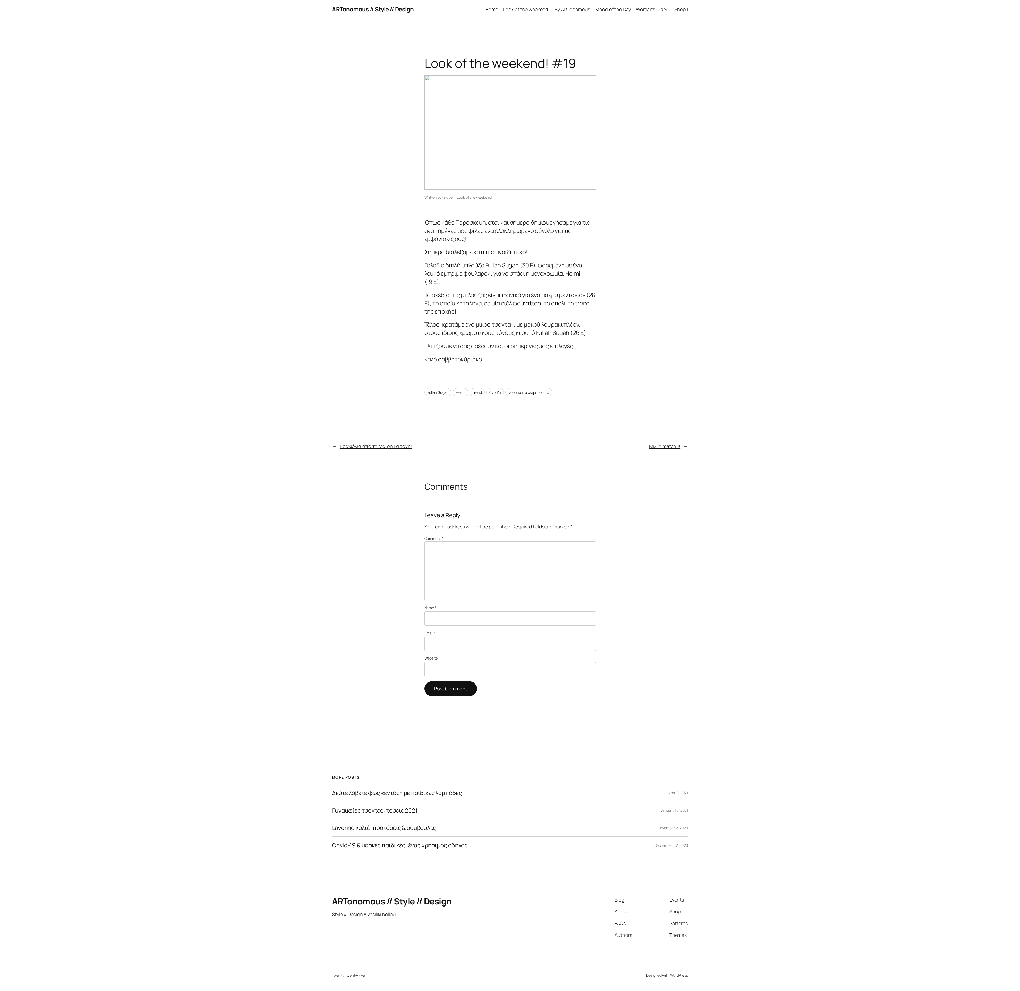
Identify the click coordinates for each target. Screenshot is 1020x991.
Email (430, 632)
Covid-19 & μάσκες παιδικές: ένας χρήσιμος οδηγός (400, 845)
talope (447, 197)
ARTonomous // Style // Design (373, 9)
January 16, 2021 (674, 810)
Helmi (460, 392)
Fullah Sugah (438, 392)
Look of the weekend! (474, 197)
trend (477, 392)
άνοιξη (495, 392)
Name (430, 607)
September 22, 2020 (671, 845)
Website (431, 658)
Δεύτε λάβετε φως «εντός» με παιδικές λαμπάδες (397, 793)
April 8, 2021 (678, 792)
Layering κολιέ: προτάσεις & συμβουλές (384, 828)
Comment (433, 538)
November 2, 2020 (673, 827)
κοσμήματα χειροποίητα (528, 392)
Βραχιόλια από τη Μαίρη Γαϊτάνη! (376, 446)
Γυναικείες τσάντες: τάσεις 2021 (375, 810)
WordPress (679, 975)
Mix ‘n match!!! (665, 446)
